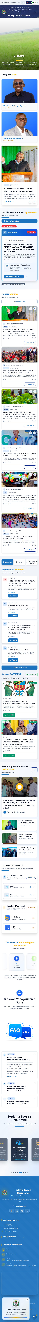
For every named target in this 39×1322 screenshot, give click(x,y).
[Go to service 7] (24, 1172)
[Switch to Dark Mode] (23, 3)
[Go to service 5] (20, 1172)
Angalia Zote (30, 674)
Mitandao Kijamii (15, 2)
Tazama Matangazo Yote (19, 667)
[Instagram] (17, 1211)
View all (34, 769)
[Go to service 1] (12, 1172)
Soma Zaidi (9, 201)
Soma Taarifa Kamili (12, 276)
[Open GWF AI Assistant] (34, 1317)
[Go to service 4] (18, 1172)
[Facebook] (11, 1211)
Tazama (14, 596)
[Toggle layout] (27, 1299)
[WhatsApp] (22, 1211)
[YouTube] (27, 1211)
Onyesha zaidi (12, 1076)
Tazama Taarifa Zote (12, 221)
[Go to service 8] (26, 1172)
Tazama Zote (31, 877)
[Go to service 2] (14, 1172)
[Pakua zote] (30, 886)
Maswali (5, 2)
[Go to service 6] (22, 1172)
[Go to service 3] (16, 1172)
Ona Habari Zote (19, 301)
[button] (19, 1065)
